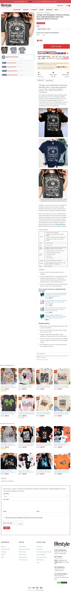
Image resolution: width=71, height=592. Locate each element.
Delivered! (67, 76)
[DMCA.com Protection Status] (62, 582)
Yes (44, 35)
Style (38, 26)
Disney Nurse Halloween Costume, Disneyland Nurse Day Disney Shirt (26, 413)
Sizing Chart (40, 549)
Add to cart (57, 46)
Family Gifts (54, 355)
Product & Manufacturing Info (44, 552)
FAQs (2, 557)
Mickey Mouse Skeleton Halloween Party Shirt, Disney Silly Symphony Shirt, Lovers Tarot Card (26, 444)
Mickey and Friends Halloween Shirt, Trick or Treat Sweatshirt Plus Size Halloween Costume (43, 413)
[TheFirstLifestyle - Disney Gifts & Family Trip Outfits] (8, 5)
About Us (3, 546)
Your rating (6, 493)
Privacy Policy (22, 546)
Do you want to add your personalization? (48, 32)
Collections (16, 9)
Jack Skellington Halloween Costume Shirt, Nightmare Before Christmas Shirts (8, 444)
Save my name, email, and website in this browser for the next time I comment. (24, 517)
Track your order (5, 549)
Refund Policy (22, 554)
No (38, 35)
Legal (38, 562)
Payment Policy (23, 557)
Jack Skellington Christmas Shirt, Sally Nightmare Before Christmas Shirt (44, 444)
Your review (6, 499)
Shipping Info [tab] (49, 80)
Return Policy (22, 552)
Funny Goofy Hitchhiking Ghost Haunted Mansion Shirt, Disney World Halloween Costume (43, 471)
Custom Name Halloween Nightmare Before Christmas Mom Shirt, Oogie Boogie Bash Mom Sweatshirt (9, 471)
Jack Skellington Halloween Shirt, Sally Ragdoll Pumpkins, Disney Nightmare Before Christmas (62, 471)
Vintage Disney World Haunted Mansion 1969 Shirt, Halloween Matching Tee (43, 386)
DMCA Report (40, 559)
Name (5, 511)
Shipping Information (24, 549)
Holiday (41, 9)
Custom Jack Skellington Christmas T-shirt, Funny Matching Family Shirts (26, 471)
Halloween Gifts (60, 355)
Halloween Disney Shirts (43, 359)
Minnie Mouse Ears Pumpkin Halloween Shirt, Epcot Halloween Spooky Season (9, 386)
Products (26, 9)
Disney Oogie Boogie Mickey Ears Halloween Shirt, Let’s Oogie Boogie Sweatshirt (9, 413)
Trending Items (40, 12)
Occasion (34, 9)
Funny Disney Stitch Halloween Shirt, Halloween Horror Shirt (25, 386)
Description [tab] (41, 80)
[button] (68, 5)
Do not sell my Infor (42, 557)
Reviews (3, 554)
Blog (56, 9)
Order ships (53, 76)
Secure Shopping (41, 554)
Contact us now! (58, 558)
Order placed (40, 76)
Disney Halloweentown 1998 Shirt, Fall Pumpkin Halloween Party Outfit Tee (62, 413)
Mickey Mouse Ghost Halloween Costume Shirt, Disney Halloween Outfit (62, 386)
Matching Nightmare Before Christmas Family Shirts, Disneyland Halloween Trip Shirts (61, 444)
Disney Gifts (47, 12)
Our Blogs (3, 552)
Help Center (60, 5)
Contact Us (39, 546)
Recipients (49, 9)
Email (38, 511)
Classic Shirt (49, 355)
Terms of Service (23, 559)
